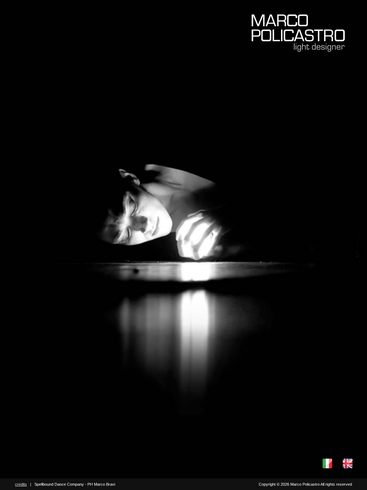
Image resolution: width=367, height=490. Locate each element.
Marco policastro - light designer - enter (298, 33)
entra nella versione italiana (327, 463)
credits (21, 484)
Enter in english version (348, 463)
